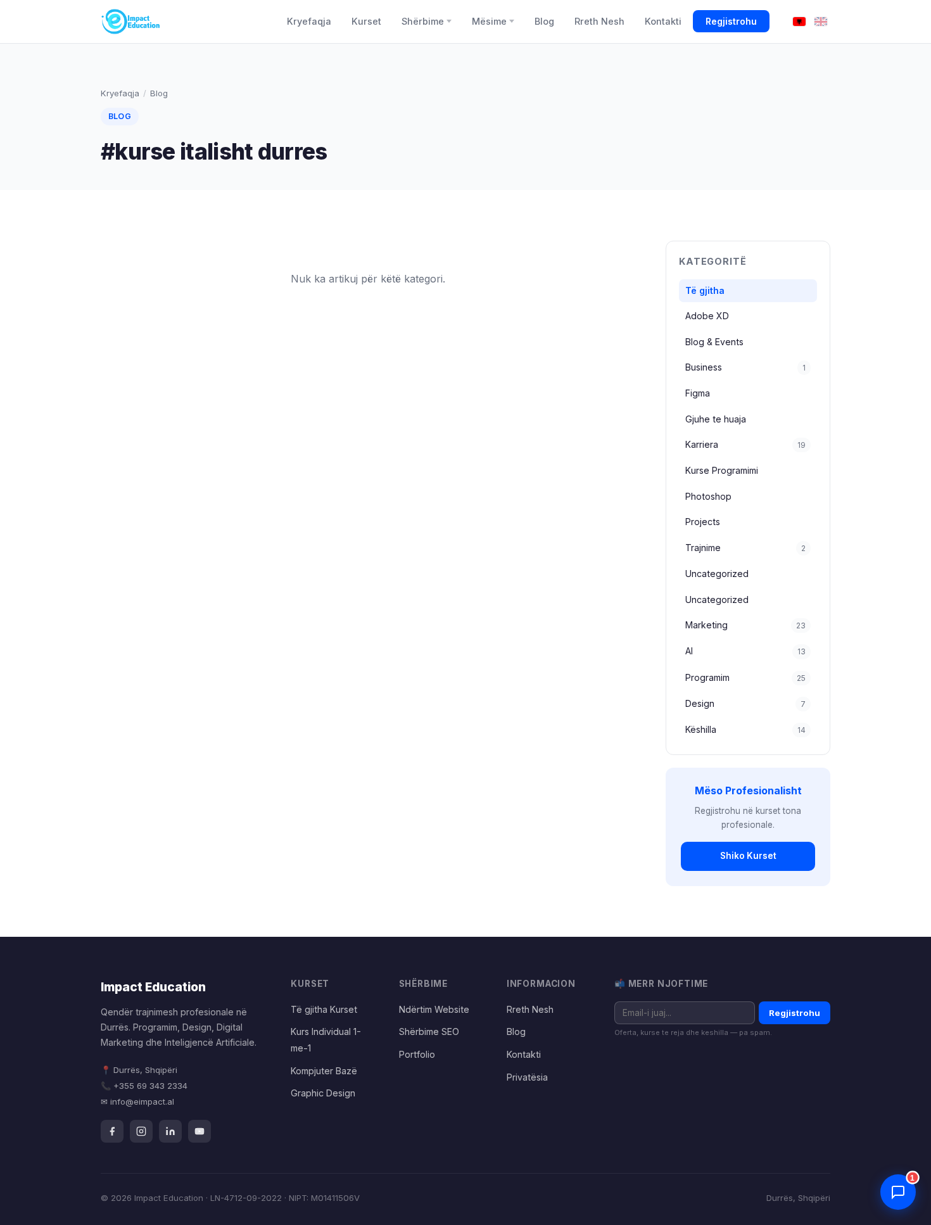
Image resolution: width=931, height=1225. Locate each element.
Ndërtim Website (434, 1009)
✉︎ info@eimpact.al (137, 1101)
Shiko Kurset (748, 856)
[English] (820, 22)
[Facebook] (112, 1131)
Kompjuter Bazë (324, 1070)
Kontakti (663, 21)
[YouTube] (199, 1131)
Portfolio (417, 1054)
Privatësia (527, 1077)
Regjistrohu (731, 21)
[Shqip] (799, 22)
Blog (544, 21)
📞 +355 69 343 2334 (144, 1086)
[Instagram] (141, 1131)
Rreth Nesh (599, 21)
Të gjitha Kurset (324, 1009)
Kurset (366, 21)
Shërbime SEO (429, 1031)
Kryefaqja (309, 21)
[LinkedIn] (170, 1131)
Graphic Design (323, 1093)
